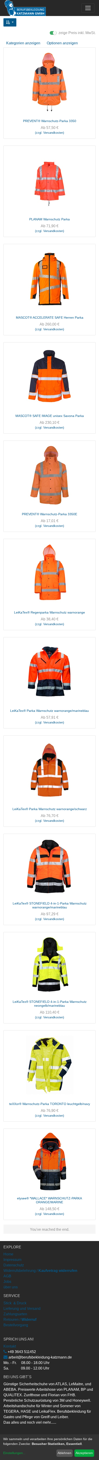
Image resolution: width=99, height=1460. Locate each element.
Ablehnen (64, 1453)
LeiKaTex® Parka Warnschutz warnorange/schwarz (49, 809)
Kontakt (9, 1346)
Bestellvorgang (15, 1325)
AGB (7, 1276)
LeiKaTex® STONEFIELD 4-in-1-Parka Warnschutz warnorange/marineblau (50, 905)
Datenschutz (13, 1265)
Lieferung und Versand (22, 1309)
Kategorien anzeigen (23, 43)
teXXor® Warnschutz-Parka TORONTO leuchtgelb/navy (49, 1104)
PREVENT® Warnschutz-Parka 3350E (49, 514)
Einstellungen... (14, 1453)
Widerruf (28, 1319)
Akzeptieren (84, 1453)
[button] (9, 22)
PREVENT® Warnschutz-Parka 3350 (49, 121)
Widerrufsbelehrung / (40, 1271)
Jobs (7, 1282)
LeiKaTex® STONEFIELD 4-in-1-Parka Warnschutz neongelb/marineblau (50, 1003)
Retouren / (11, 1319)
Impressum (12, 1260)
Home (8, 1254)
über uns (10, 1287)
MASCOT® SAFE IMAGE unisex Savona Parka (49, 416)
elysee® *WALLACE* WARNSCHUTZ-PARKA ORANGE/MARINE (49, 1200)
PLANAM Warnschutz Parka (49, 219)
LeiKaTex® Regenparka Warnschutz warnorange (49, 612)
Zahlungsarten (15, 1314)
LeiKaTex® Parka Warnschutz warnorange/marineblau (49, 711)
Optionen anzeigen (62, 43)
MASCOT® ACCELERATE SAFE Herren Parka (49, 317)
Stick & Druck (14, 1303)
